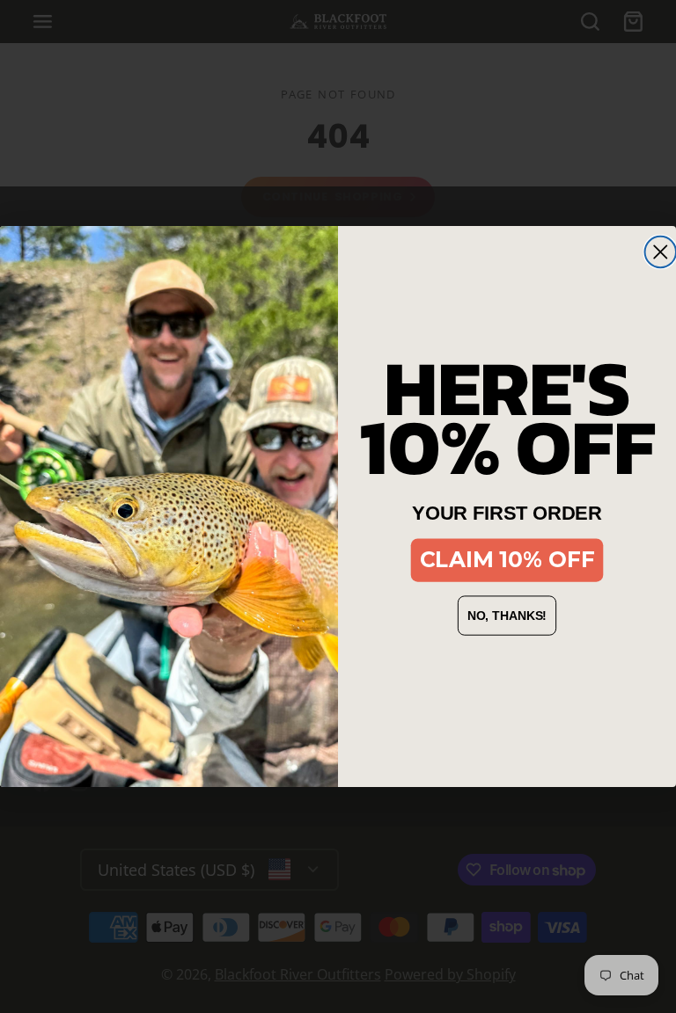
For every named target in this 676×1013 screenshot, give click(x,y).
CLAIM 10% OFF (507, 560)
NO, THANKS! (507, 616)
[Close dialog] (660, 252)
